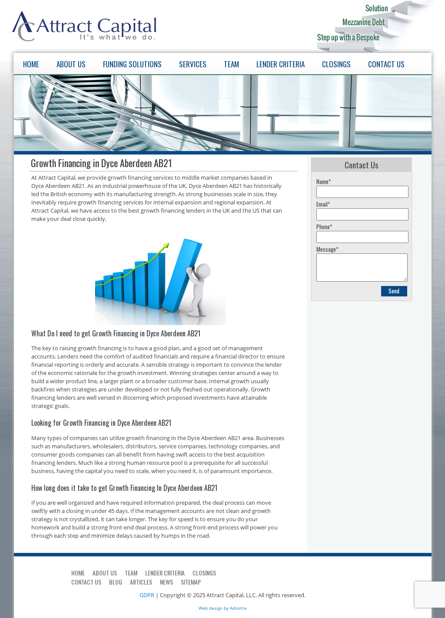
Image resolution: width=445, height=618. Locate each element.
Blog (115, 581)
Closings (336, 64)
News (166, 581)
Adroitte (238, 608)
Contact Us (386, 64)
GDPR (146, 595)
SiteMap (191, 581)
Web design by (214, 608)
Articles (141, 581)
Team (231, 64)
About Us (71, 64)
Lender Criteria (280, 64)
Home (31, 64)
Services (192, 64)
